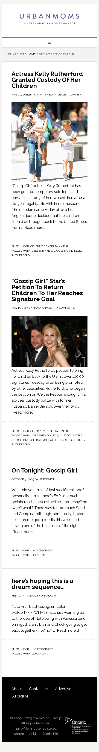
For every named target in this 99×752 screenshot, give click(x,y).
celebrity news (43, 250)
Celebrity (37, 246)
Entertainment (57, 246)
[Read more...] (34, 227)
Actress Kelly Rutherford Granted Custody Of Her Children (47, 79)
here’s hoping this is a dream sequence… (42, 583)
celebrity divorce (45, 435)
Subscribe (20, 696)
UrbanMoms (49, 19)
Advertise (63, 689)
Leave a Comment (70, 94)
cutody (17, 440)
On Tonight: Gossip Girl (45, 470)
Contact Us (38, 689)
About (17, 689)
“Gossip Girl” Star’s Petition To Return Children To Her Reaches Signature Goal (47, 290)
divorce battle (47, 440)
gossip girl (64, 250)
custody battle (71, 435)
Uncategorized (41, 550)
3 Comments (66, 307)
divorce (29, 440)
